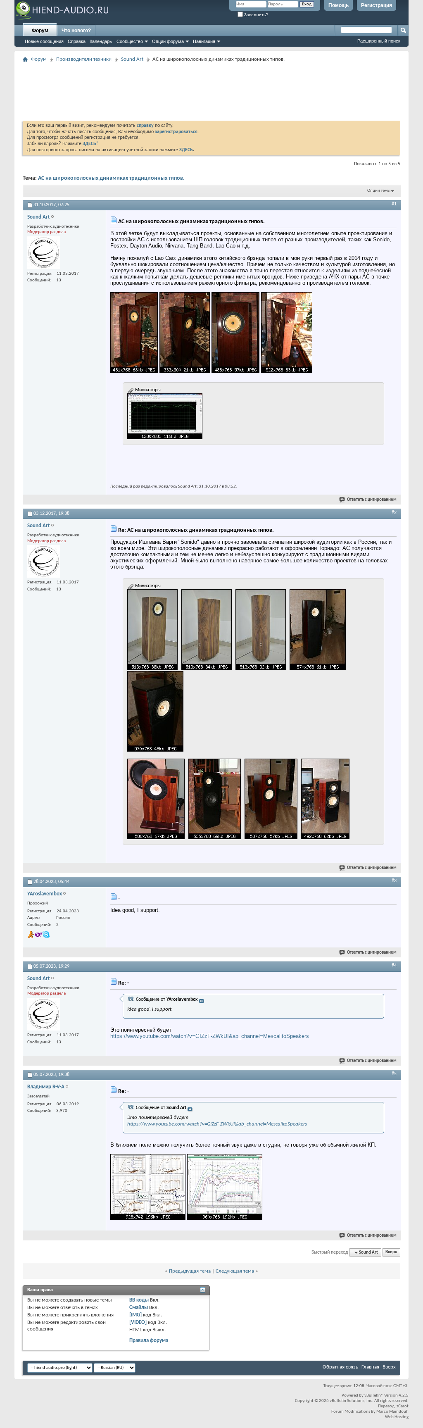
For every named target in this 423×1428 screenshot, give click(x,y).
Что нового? (76, 30)
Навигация (204, 41)
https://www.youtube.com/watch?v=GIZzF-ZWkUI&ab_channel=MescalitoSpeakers (209, 1036)
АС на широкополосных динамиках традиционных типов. (111, 178)
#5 (394, 1073)
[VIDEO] (138, 1322)
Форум (40, 30)
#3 (394, 880)
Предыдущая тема (190, 1271)
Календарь (101, 41)
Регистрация (376, 5)
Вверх (391, 1252)
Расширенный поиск (378, 40)
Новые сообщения (44, 41)
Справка (77, 41)
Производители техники (84, 59)
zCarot (403, 1406)
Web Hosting (397, 1417)
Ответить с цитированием (372, 499)
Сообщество (129, 41)
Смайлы (138, 1307)
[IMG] (135, 1315)
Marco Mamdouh (392, 1411)
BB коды (139, 1300)
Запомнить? (255, 14)
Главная (370, 1367)
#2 (394, 512)
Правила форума (148, 1340)
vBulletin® (373, 1395)
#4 (394, 965)
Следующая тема (235, 1271)
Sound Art (132, 59)
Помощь (338, 5)
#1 (394, 204)
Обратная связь (340, 1367)
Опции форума (168, 41)
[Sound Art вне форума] (43, 252)
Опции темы (378, 190)
